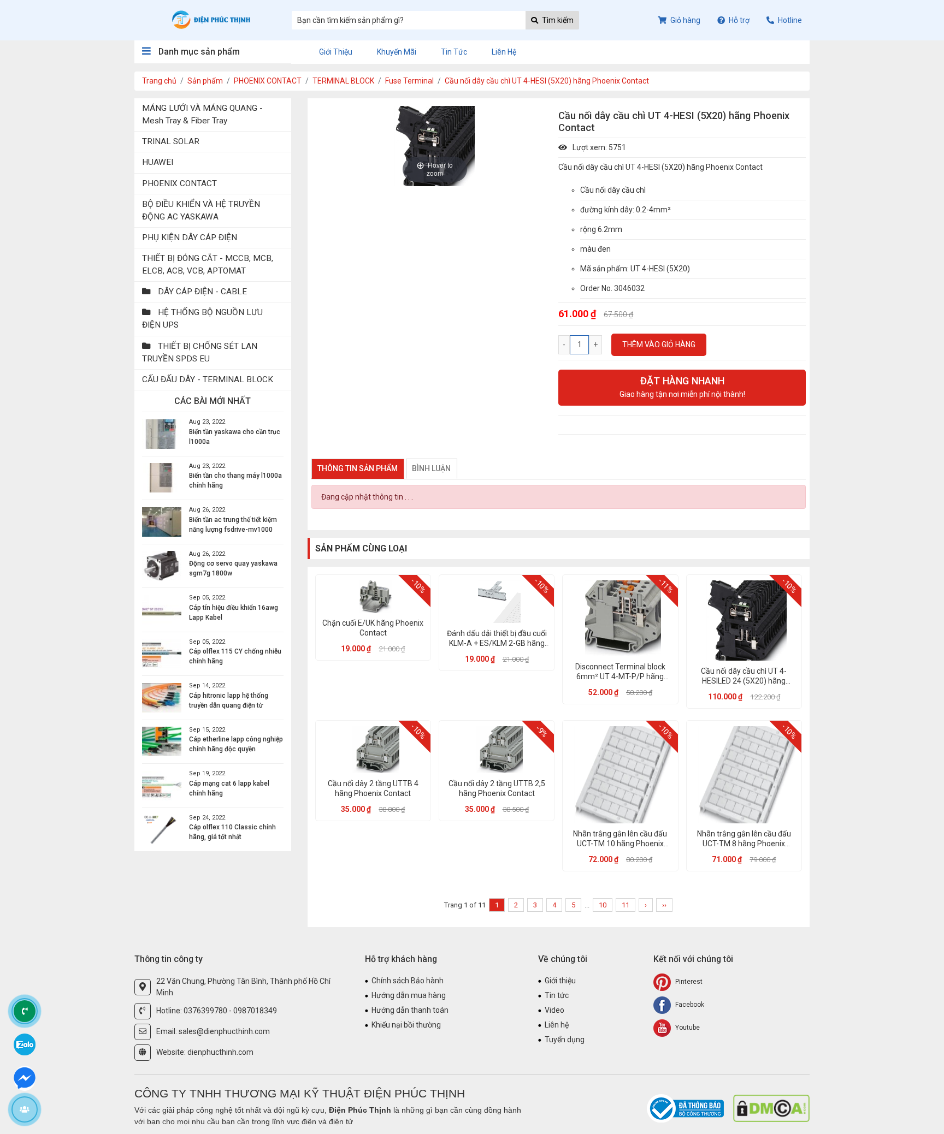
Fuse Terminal (409, 80)
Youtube (687, 1027)
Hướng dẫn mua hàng (408, 995)
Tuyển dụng (565, 1039)
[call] (25, 1011)
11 (625, 905)
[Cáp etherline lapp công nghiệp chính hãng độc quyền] (161, 741)
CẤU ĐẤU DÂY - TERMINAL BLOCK (207, 379)
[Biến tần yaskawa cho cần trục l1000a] (161, 434)
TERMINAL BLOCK (343, 80)
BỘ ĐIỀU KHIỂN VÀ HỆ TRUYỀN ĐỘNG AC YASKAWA (201, 210)
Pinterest (688, 981)
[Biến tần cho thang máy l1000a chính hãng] (161, 477)
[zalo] (25, 1044)
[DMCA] (771, 1107)
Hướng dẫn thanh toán (410, 1010)
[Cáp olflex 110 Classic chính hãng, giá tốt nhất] (161, 829)
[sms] (25, 1077)
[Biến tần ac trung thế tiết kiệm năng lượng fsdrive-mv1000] (161, 522)
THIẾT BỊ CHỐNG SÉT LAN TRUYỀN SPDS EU (199, 352)
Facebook (689, 1004)
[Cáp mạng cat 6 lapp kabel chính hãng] (161, 785)
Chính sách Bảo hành (407, 980)
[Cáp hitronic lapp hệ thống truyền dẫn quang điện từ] (161, 698)
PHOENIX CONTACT (268, 80)
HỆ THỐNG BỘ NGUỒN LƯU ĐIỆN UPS (202, 318)
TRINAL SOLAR (170, 141)
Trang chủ (159, 80)
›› (664, 905)
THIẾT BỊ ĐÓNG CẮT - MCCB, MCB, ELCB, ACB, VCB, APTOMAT (207, 264)
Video (554, 1010)
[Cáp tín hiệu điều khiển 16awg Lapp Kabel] (161, 610)
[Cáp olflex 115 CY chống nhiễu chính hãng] (161, 653)
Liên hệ (504, 52)
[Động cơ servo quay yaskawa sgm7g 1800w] (161, 565)
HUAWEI (157, 162)
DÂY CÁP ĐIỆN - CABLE (201, 291)
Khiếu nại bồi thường (406, 1024)
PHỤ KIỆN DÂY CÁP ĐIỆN (189, 237)
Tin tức (454, 52)
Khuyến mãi (396, 52)
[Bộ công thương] (686, 1107)
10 (602, 905)
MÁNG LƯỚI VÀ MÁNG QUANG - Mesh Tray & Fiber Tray (202, 114)
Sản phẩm (205, 80)
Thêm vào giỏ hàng (658, 344)
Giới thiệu (335, 52)
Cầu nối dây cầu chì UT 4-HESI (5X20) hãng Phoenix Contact (547, 80)
